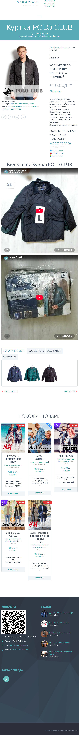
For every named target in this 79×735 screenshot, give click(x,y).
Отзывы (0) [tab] (9, 356)
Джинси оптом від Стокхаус (61, 612)
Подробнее (13, 493)
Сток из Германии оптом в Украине (60, 653)
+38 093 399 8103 (49, 6)
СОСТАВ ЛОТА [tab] (36, 350)
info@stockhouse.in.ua (19, 645)
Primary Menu (39, 16)
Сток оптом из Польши (59, 623)
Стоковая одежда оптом (59, 643)
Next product (69, 391)
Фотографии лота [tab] (14, 350)
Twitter (3, 117)
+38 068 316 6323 (49, 1)
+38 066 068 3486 (49, 3)
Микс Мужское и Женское (12, 465)
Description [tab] (54, 350)
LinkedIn (16, 117)
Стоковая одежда (13, 467)
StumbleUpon (23, 117)
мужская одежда (15, 106)
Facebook (10, 117)
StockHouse (54, 47)
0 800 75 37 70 (29, 2)
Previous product (11, 391)
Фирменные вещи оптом (60, 633)
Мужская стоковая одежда (22, 104)
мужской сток (15, 109)
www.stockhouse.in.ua (21, 650)
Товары (64, 47)
